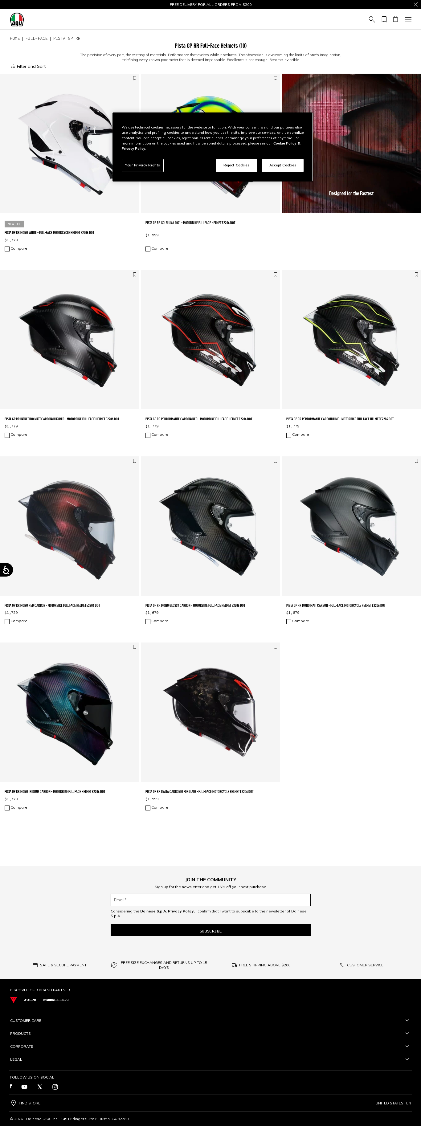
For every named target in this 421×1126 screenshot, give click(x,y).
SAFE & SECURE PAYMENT (63, 965)
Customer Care (25, 1020)
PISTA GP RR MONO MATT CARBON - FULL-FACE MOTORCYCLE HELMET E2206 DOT (335, 605)
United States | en (393, 1103)
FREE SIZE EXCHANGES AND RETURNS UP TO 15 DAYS (164, 965)
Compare (18, 248)
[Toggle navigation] (407, 19)
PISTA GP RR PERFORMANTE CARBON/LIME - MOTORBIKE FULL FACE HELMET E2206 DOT (340, 419)
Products (20, 1033)
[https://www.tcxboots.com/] (30, 1000)
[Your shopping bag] (395, 19)
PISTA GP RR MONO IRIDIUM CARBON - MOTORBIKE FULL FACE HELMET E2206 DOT (55, 791)
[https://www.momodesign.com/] (55, 1000)
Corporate (21, 1046)
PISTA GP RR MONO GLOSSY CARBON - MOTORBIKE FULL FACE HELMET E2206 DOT (195, 605)
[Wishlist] (383, 19)
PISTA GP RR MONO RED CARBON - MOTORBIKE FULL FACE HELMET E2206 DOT (52, 605)
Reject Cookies (236, 165)
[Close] (415, 4)
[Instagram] (55, 1087)
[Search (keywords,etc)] (371, 19)
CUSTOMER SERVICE (365, 965)
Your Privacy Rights (142, 165)
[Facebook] (11, 1087)
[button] (351, 143)
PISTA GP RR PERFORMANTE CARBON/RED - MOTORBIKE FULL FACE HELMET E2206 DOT (198, 419)
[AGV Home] (17, 19)
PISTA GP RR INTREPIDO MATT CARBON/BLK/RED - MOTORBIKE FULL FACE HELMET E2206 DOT (62, 419)
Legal (16, 1059)
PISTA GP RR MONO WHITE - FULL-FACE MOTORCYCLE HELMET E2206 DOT (49, 233)
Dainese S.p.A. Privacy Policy (167, 911)
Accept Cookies (282, 165)
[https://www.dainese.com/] (13, 1000)
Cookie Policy (284, 143)
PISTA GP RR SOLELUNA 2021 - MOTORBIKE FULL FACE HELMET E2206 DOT (190, 223)
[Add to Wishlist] (135, 78)
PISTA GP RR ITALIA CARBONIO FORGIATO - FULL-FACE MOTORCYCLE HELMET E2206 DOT (199, 791)
